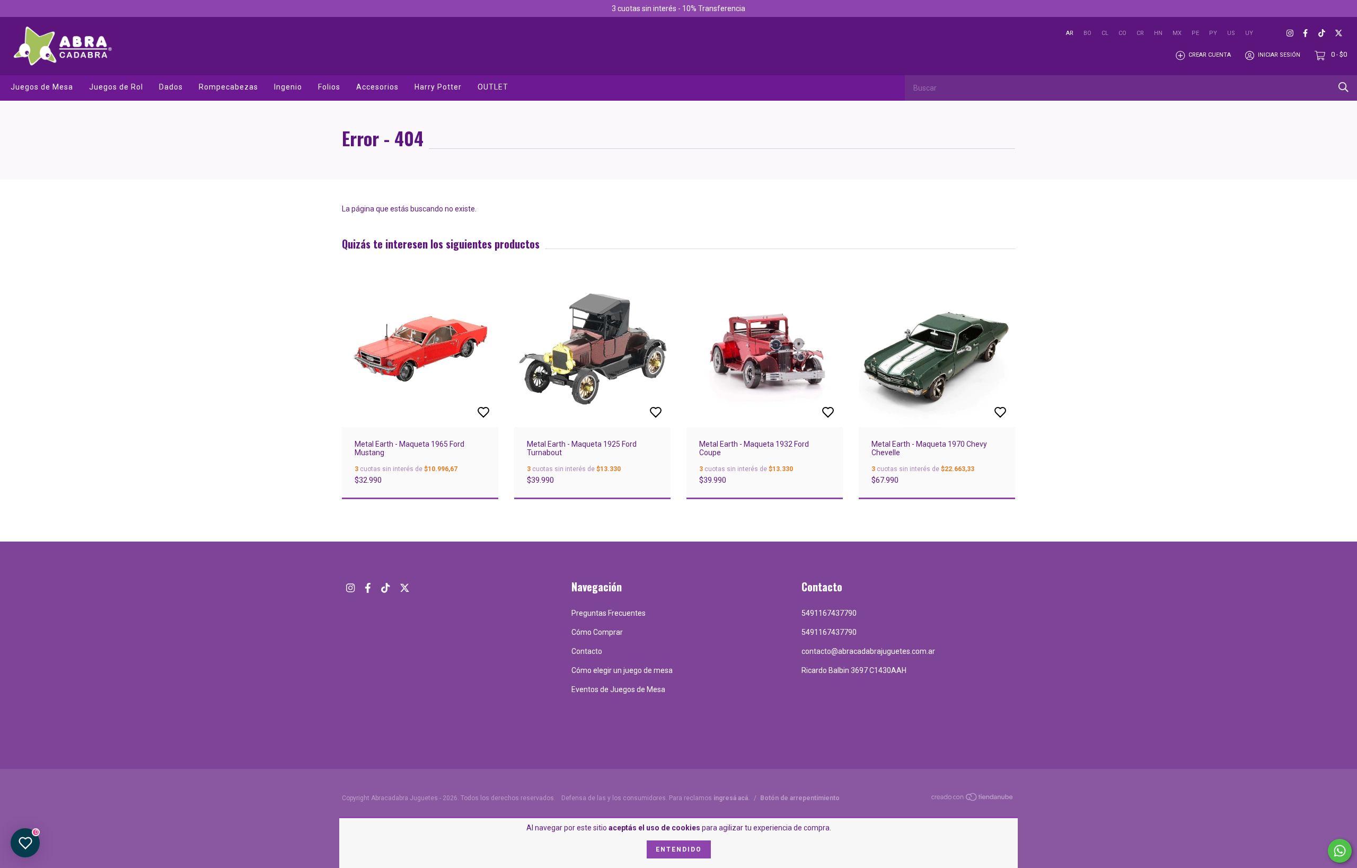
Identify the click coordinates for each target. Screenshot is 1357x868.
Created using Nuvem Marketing (764, 212)
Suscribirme (764, 175)
